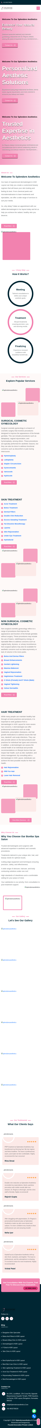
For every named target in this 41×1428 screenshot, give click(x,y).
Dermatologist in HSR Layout (12, 1344)
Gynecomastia (10, 468)
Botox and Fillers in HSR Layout (13, 1336)
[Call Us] (34, 1416)
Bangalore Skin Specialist (11, 1332)
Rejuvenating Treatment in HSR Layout (16, 1375)
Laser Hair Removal (12, 775)
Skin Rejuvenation (11, 532)
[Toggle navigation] (38, 8)
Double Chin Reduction (13, 516)
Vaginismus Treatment (13, 676)
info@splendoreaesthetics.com (17, 1404)
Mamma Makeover (11, 668)
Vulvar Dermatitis (11, 688)
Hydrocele (8, 476)
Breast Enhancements (13, 660)
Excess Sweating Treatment (15, 520)
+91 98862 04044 (30, 1288)
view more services (19, 820)
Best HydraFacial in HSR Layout (14, 1360)
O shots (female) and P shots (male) (19, 680)
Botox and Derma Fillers (14, 656)
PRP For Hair (9, 771)
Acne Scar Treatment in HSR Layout (15, 1371)
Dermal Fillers (9, 512)
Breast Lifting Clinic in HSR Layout (14, 1340)
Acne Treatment (10, 504)
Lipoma (7, 528)
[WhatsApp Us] (34, 1411)
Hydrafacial (8, 540)
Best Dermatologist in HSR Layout (14, 1379)
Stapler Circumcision (12, 464)
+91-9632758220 (7, 2)
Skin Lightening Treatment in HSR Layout (17, 1368)
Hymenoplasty (10, 456)
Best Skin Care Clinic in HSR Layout (15, 1364)
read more (8, 226)
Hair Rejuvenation (11, 767)
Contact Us (8, 45)
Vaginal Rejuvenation (12, 672)
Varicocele (8, 472)
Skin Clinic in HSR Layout (11, 1351)
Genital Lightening (11, 664)
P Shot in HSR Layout (10, 1347)
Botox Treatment (11, 508)
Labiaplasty (8, 460)
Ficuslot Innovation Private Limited (20, 1425)
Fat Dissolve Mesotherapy (14, 524)
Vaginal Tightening (11, 684)
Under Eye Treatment (12, 536)
